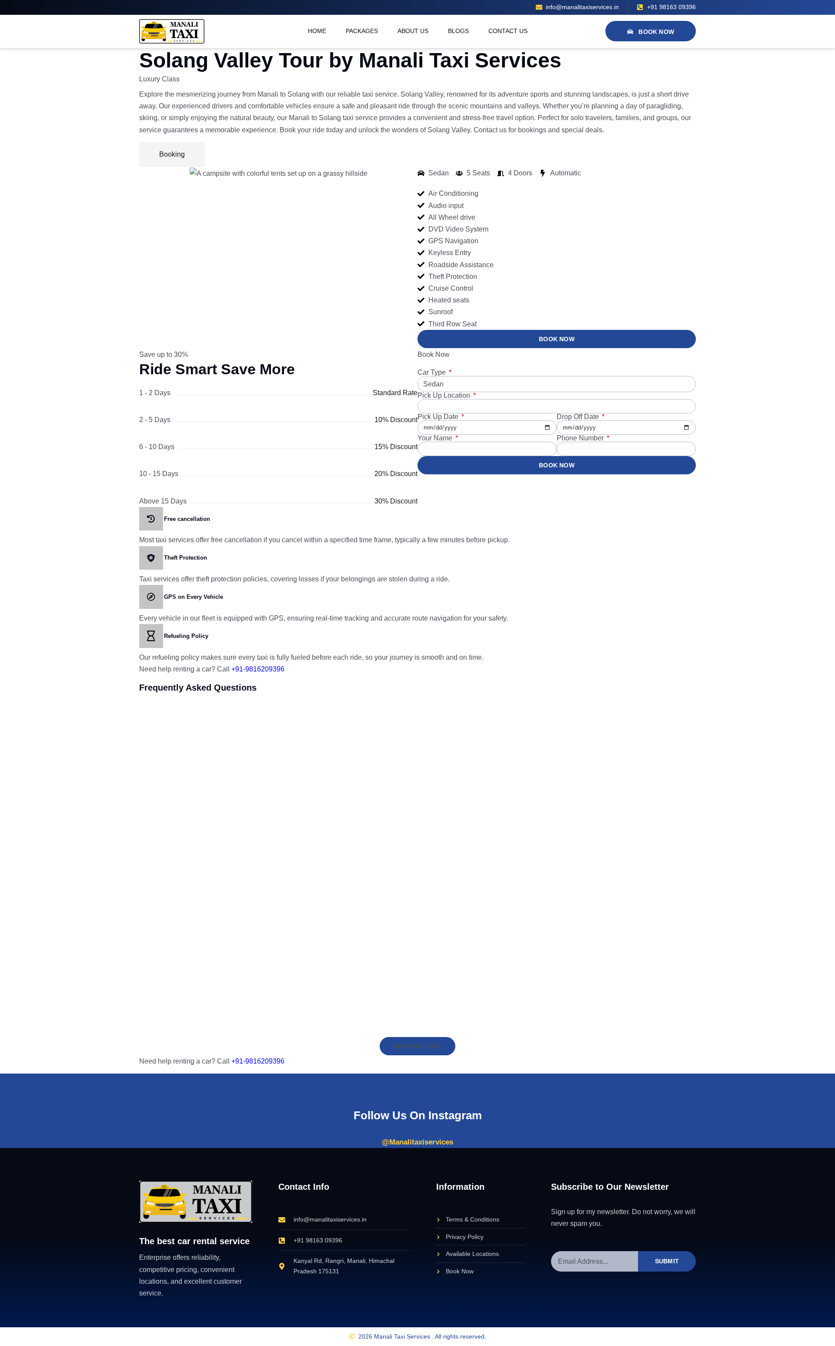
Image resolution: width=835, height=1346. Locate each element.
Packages (362, 30)
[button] (418, 1046)
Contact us (508, 30)
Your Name (436, 438)
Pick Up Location (445, 395)
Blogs (458, 30)
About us (412, 30)
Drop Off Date (579, 416)
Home (317, 30)
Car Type (433, 372)
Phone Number (581, 438)
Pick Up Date (439, 416)
